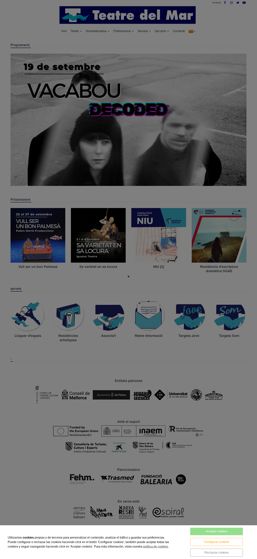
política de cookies (155, 546)
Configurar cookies (216, 541)
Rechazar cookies (217, 552)
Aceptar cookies (216, 531)
